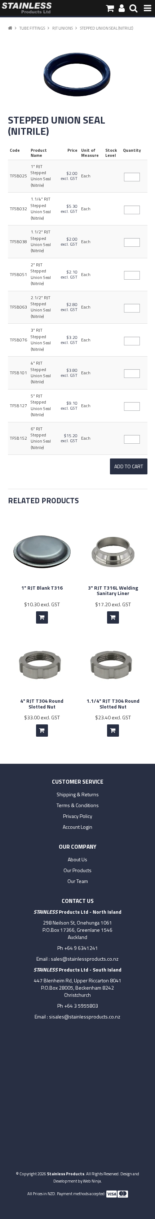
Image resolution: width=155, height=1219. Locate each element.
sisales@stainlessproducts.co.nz (84, 1016)
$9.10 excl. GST (69, 406)
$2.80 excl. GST (69, 307)
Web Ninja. (92, 1181)
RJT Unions (62, 28)
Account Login (77, 827)
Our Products (77, 870)
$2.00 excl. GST (69, 176)
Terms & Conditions (78, 805)
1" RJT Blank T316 (42, 587)
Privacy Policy (77, 816)
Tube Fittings (32, 28)
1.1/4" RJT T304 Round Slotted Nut (113, 703)
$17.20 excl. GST (113, 604)
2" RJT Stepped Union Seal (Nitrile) (41, 274)
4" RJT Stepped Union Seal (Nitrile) (41, 372)
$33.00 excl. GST (42, 717)
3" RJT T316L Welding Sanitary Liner (113, 590)
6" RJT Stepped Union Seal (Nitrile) (41, 438)
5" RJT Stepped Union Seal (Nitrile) (41, 405)
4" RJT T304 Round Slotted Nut (41, 703)
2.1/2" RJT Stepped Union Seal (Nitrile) (41, 307)
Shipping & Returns (78, 794)
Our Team (77, 881)
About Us (77, 859)
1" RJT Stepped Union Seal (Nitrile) (41, 176)
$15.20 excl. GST (69, 438)
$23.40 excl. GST (113, 717)
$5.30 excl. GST (69, 209)
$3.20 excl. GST (69, 340)
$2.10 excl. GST (69, 274)
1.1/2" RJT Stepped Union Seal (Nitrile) (41, 241)
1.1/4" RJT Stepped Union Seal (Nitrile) (41, 208)
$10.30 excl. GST (42, 604)
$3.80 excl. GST (69, 373)
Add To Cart (42, 617)
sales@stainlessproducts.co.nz (85, 958)
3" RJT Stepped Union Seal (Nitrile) (41, 339)
